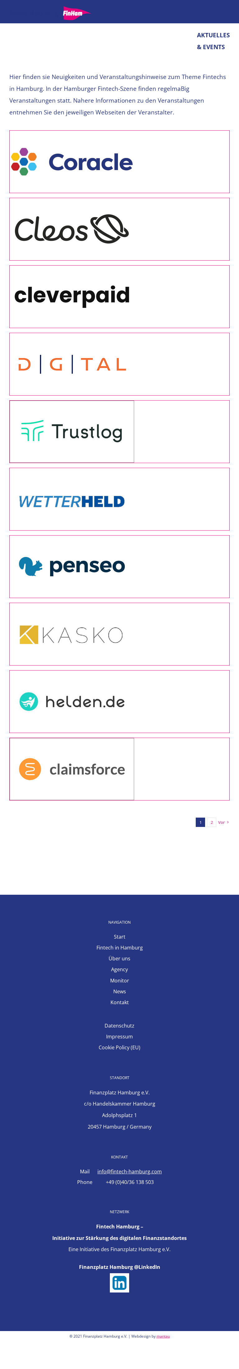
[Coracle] (72, 136)
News (119, 991)
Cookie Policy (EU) (119, 1047)
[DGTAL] (72, 339)
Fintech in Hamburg (119, 947)
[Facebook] (102, 1357)
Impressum (119, 1036)
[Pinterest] (136, 1357)
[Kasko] (72, 609)
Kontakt (119, 1002)
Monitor (119, 980)
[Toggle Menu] (225, 13)
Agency (119, 969)
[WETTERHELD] (72, 474)
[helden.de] (72, 676)
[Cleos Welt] (72, 204)
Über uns (119, 958)
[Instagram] (125, 1357)
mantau (163, 1336)
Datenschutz (119, 1025)
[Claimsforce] (72, 744)
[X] (113, 1357)
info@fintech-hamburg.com (129, 1171)
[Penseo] (72, 541)
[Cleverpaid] (72, 271)
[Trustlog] (72, 406)
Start (119, 936)
